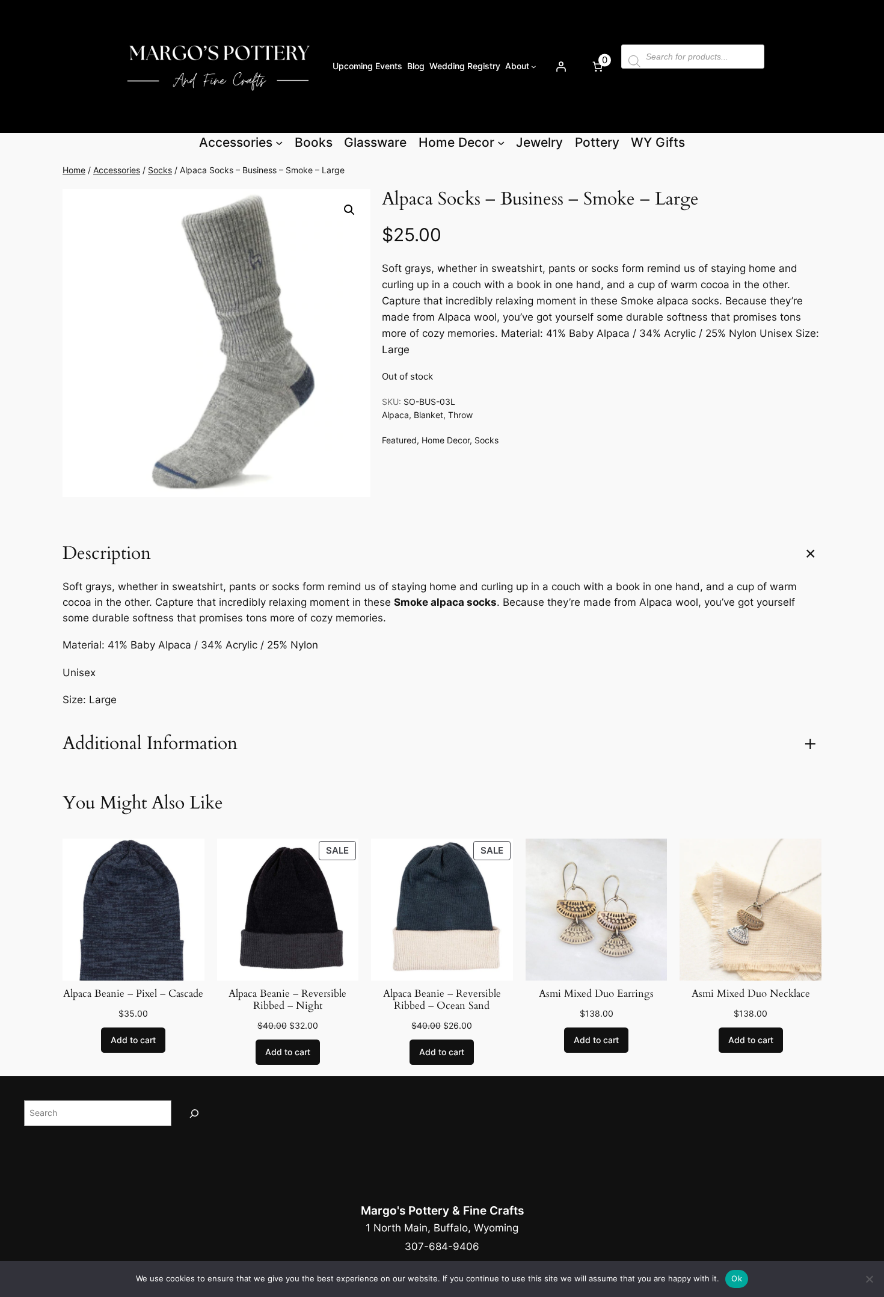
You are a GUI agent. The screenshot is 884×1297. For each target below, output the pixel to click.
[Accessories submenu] (279, 142)
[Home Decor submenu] (501, 142)
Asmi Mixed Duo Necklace (751, 994)
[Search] (194, 1113)
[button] (349, 210)
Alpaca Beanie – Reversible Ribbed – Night (287, 1000)
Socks (160, 170)
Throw (460, 415)
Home (74, 170)
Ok (736, 1278)
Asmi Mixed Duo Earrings (596, 994)
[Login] (560, 66)
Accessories (116, 170)
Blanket (428, 415)
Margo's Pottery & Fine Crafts (442, 1210)
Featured (399, 440)
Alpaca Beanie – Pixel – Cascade (133, 994)
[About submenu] (533, 66)
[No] (869, 1279)
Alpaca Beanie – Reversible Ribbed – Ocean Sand (442, 1000)
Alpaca (395, 415)
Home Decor (446, 440)
